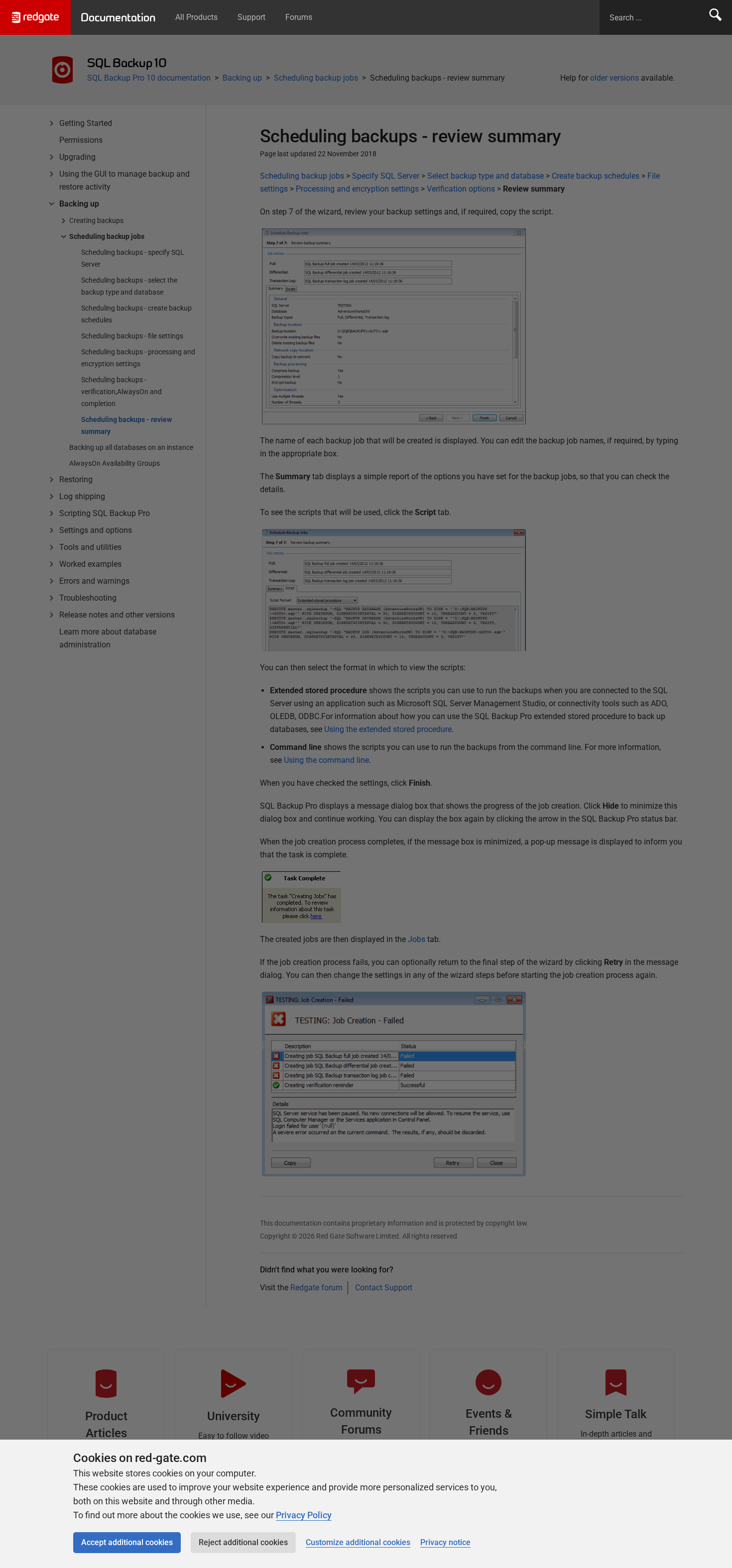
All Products (196, 17)
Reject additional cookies (243, 1542)
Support (251, 17)
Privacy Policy (304, 1515)
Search (715, 17)
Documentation (118, 17)
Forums (298, 17)
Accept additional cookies (127, 1542)
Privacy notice (445, 1542)
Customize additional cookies (358, 1542)
